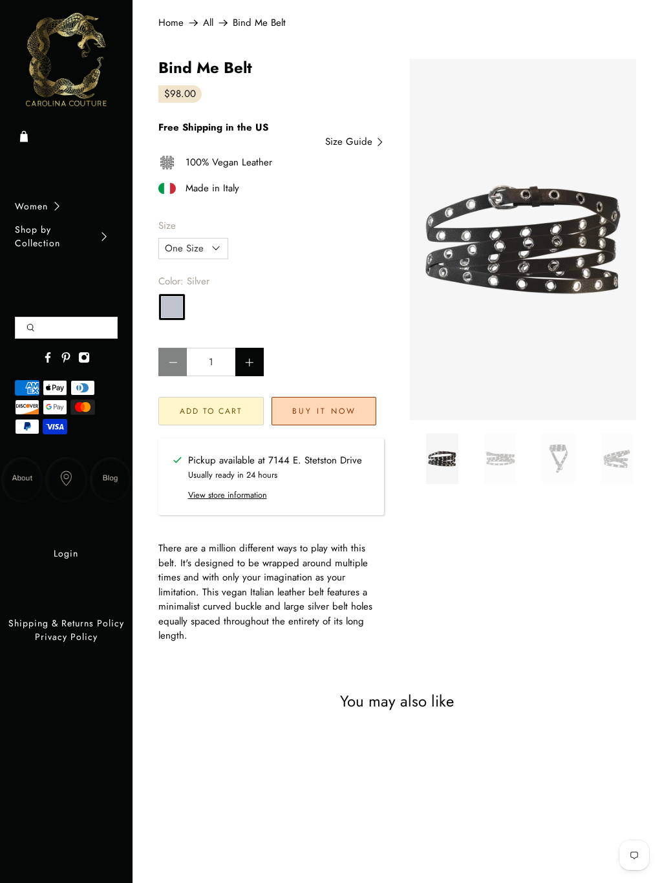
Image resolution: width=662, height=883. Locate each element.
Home (171, 23)
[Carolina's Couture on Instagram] (84, 360)
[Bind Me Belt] (522, 239)
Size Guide (350, 141)
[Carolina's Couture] (66, 60)
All (208, 23)
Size (167, 225)
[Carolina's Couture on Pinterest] (66, 360)
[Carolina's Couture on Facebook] (48, 360)
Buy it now (324, 411)
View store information (227, 495)
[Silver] (172, 307)
